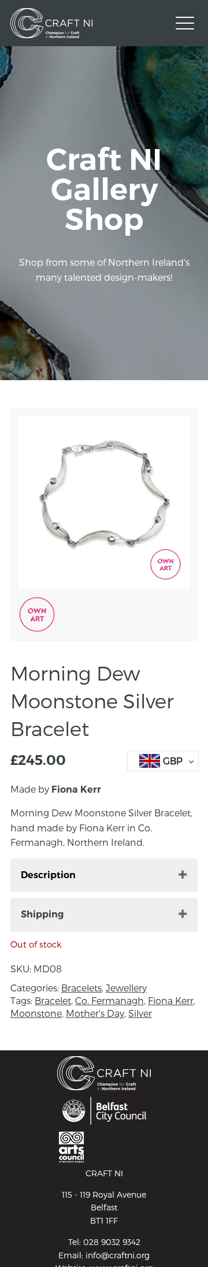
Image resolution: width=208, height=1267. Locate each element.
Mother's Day (95, 1013)
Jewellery (126, 987)
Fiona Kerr (171, 1000)
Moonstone (36, 1013)
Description (48, 875)
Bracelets (81, 987)
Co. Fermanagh (109, 1000)
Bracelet (53, 1000)
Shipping (42, 914)
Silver (140, 1013)
